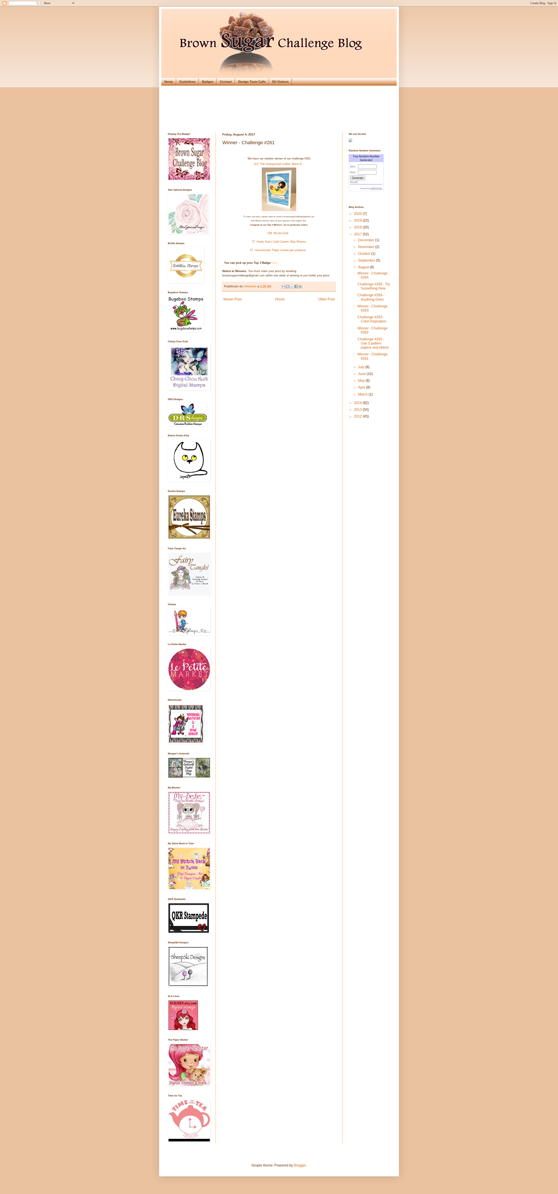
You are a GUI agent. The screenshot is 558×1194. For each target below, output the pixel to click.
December (366, 240)
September (367, 260)
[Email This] (283, 286)
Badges (207, 81)
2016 (358, 403)
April (362, 387)
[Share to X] (292, 286)
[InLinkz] (350, 140)
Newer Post (232, 299)
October (364, 253)
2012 (358, 416)
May (362, 380)
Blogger (300, 1165)
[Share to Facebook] (296, 286)
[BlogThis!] (288, 286)
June (362, 374)
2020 (358, 214)
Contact (226, 81)
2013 (358, 409)
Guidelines (187, 81)
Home (168, 81)
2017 (358, 234)
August (364, 267)
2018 (358, 227)
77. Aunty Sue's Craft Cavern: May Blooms (279, 241)
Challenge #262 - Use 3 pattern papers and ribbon (373, 343)
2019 (358, 220)
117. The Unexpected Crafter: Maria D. (279, 164)
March (363, 394)
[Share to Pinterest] (300, 286)
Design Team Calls (252, 81)
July (361, 367)
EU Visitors (280, 81)
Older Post (326, 299)
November (366, 247)
